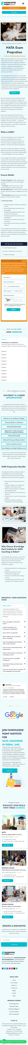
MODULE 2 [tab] (4, 351)
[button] (23, 3)
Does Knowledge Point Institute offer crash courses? (12, 643)
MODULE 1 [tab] (4, 339)
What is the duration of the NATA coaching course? (13, 654)
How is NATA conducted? (10, 633)
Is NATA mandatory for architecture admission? (10, 628)
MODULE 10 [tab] (4, 377)
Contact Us (9, 770)
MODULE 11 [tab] (4, 380)
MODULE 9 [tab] (4, 374)
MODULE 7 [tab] (4, 367)
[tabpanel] (14, 345)
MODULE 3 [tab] (4, 354)
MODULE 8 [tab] (4, 370)
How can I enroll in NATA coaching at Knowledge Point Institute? (13, 670)
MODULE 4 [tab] (4, 358)
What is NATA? (7, 606)
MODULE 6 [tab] (4, 364)
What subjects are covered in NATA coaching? (12, 637)
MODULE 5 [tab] (4, 361)
